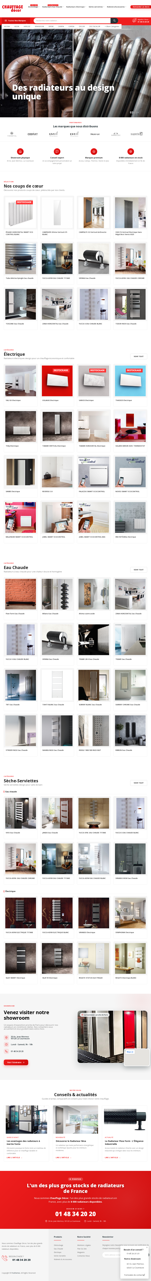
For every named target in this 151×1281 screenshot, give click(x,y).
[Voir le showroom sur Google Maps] (137, 1057)
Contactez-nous (83, 1256)
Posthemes (15, 1273)
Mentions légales (84, 1245)
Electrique (57, 1252)
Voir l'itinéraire (14, 1062)
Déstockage (58, 1245)
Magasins (81, 1252)
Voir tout (139, 356)
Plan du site (82, 1249)
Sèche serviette (60, 1256)
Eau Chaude (58, 1249)
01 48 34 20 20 (143, 22)
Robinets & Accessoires (63, 1259)
